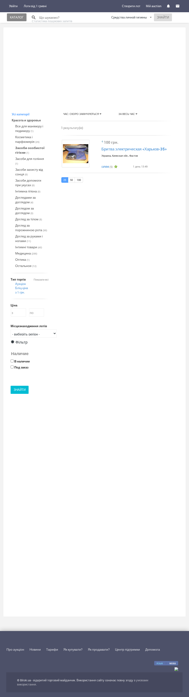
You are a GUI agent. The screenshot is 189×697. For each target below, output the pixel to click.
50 (71, 180)
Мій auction (153, 6)
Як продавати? (99, 649)
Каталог (17, 17)
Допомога (152, 649)
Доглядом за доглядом (24, 210)
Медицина (26, 253)
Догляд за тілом (28, 219)
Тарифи (52, 649)
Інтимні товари (28, 247)
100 (79, 180)
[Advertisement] (94, 65)
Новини (35, 649)
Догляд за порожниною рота (31, 227)
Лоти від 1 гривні (35, 6)
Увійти (13, 6)
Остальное (25, 265)
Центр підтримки (127, 649)
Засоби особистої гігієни (29, 150)
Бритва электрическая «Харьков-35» (134, 149)
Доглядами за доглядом (25, 199)
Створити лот (131, 6)
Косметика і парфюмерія (27, 139)
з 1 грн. (20, 292)
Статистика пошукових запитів (52, 21)
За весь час (127, 114)
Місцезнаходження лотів (29, 326)
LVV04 (105, 166)
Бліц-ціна (21, 288)
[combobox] (132, 18)
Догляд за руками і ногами (29, 238)
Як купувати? (73, 649)
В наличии (22, 361)
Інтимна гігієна (27, 191)
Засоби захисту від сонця (29, 171)
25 (64, 180)
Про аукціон (15, 649)
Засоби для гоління (29, 160)
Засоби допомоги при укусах (28, 182)
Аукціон (20, 284)
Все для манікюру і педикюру (29, 128)
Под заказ (21, 367)
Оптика (22, 259)
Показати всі (41, 279)
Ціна (14, 305)
